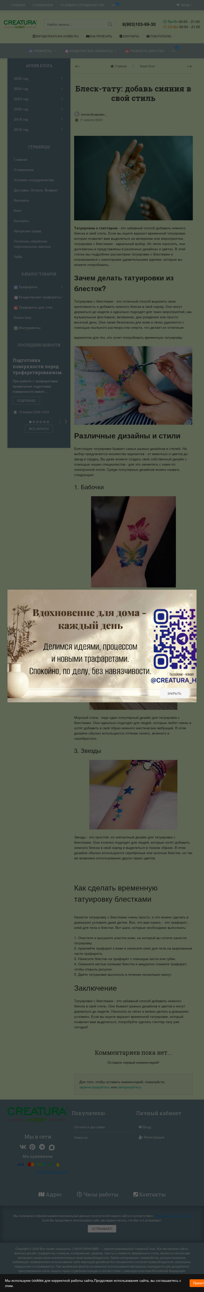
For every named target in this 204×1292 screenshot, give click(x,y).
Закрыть (174, 693)
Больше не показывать (131, 693)
